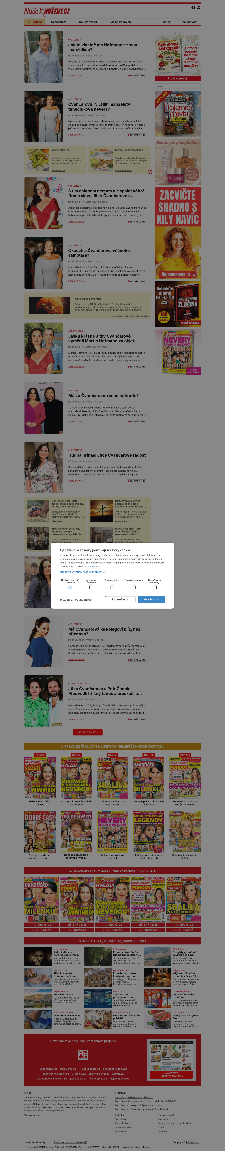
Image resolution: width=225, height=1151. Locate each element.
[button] (112, 572)
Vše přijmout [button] (151, 599)
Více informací (92, 566)
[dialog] (112, 575)
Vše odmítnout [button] (120, 599)
